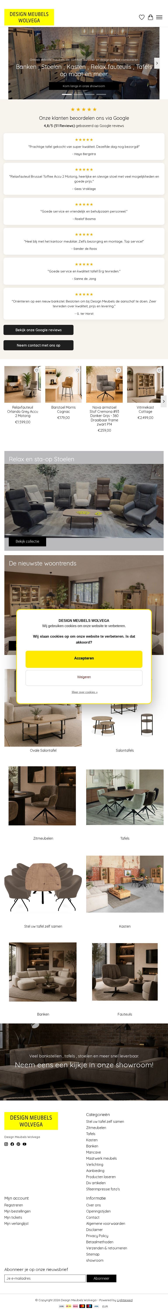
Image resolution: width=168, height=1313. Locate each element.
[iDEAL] (68, 1306)
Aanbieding (95, 1170)
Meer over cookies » (85, 692)
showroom (94, 1260)
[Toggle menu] (159, 17)
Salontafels (125, 750)
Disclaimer (94, 1229)
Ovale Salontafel (43, 750)
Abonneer (101, 1278)
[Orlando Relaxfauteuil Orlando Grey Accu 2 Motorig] (22, 384)
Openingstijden (98, 1211)
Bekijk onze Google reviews (39, 330)
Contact (93, 1217)
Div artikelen (96, 1183)
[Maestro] (89, 1306)
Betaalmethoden (99, 1242)
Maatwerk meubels (101, 1158)
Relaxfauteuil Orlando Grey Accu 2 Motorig (22, 411)
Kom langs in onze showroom (84, 86)
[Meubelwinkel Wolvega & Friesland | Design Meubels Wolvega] (29, 17)
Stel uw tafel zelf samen (43, 926)
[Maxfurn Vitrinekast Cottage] (145, 384)
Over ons (93, 1205)
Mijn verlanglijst (16, 1223)
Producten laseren (101, 1177)
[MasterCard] (82, 1306)
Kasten (125, 926)
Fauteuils (125, 1014)
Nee (84, 678)
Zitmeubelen (43, 838)
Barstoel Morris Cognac (63, 409)
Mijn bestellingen (17, 1211)
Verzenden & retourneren (106, 1248)
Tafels (125, 838)
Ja (84, 659)
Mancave (93, 1152)
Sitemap (93, 1254)
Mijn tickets (13, 1217)
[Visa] (96, 1306)
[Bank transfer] (62, 1306)
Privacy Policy (97, 1236)
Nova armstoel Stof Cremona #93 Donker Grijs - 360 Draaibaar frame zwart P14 (104, 415)
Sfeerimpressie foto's (103, 1189)
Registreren (13, 1205)
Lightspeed (125, 1300)
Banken (43, 1014)
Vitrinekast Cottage (145, 409)
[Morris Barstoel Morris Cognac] (63, 384)
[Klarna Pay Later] (75, 1306)
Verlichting (94, 1164)
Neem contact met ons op (38, 345)
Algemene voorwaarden (105, 1223)
